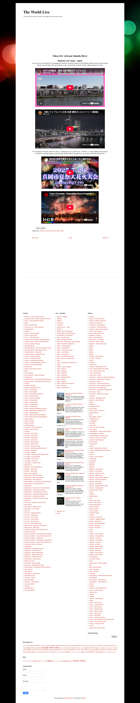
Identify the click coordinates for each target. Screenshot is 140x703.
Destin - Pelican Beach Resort (32, 369)
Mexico (47, 649)
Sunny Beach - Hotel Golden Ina (98, 582)
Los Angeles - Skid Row (31, 460)
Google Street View (50, 648)
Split (90, 565)
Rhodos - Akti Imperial (95, 521)
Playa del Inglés (93, 511)
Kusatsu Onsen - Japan (63, 327)
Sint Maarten (109, 649)
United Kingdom (99, 652)
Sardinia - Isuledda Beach (96, 536)
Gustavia (26, 383)
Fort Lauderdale (28, 373)
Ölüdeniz (59, 329)
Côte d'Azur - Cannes (95, 375)
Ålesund (91, 316)
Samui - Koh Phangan (63, 337)
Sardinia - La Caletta (95, 538)
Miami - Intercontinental (30, 473)
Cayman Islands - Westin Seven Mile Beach (36, 341)
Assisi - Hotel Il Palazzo (95, 331)
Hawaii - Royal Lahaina (31, 400)
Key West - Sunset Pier (30, 450)
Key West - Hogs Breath (31, 437)
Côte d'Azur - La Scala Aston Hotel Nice (100, 385)
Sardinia (96, 649)
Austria (28, 645)
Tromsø (91, 594)
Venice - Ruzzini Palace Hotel (97, 621)
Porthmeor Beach (94, 513)
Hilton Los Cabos (29, 421)
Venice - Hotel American (96, 609)
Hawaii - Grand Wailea (30, 389)
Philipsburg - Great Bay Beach (32, 550)
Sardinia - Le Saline (94, 544)
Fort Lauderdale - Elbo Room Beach (34, 375)
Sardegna (65, 661)
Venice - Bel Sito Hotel (95, 602)
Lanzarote (108, 648)
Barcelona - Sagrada (95, 335)
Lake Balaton (93, 421)
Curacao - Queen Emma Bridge (33, 364)
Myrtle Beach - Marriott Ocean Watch (34, 496)
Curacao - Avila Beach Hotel (32, 356)
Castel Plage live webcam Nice (74, 439)
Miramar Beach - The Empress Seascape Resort (37, 481)
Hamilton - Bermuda (30, 385)
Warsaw (114, 652)
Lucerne (91, 452)
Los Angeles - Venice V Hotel (32, 463)
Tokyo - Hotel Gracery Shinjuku (65, 383)
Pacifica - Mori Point (29, 531)
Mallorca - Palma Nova (95, 475)
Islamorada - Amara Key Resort (33, 427)
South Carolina (27, 652)
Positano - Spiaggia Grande (97, 519)
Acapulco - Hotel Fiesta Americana (34, 316)
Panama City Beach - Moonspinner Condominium (38, 540)
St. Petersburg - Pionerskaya (65, 335)
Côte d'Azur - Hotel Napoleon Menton (99, 379)
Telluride (26, 586)
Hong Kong (60, 323)
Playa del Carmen (29, 561)
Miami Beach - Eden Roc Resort (33, 475)
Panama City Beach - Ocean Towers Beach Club (37, 542)
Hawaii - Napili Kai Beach (31, 396)
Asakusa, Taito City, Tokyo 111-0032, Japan (52, 231)
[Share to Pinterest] (44, 228)
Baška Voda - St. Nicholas (96, 339)
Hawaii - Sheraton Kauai (31, 404)
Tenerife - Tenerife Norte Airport (98, 588)
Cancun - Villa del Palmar (31, 337)
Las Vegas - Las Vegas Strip (32, 456)
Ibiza (90, 415)
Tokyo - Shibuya (61, 379)
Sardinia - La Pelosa (95, 542)
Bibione (91, 352)
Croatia (105, 645)
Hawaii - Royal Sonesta (31, 402)
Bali (40, 645)
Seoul (58, 360)
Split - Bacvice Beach (95, 567)
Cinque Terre (93, 364)
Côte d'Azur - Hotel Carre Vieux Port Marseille (102, 377)
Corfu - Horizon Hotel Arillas (97, 371)
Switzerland (53, 652)
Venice (83, 661)
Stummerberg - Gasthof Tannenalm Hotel (100, 575)
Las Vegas (114, 648)
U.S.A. (91, 652)
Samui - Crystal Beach (63, 348)
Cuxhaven (92, 396)
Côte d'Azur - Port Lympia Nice (97, 387)
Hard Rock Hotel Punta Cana (32, 387)
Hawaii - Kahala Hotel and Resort (33, 394)
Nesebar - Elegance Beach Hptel (98, 485)
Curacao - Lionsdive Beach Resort (34, 360)
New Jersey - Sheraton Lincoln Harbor (35, 502)
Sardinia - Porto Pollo (95, 550)
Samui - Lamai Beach (63, 352)
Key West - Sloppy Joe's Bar (32, 446)
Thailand (67, 652)
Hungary (78, 648)
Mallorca (91, 467)
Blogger (83, 698)
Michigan (51, 649)
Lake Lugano (93, 429)
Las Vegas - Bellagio (30, 452)
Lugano (91, 454)
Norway (71, 649)
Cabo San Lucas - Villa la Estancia (34, 327)
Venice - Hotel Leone (95, 613)
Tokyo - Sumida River (63, 387)
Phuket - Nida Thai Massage (65, 331)
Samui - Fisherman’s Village (65, 350)
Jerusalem (60, 325)
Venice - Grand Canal (95, 607)
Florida (29, 648)
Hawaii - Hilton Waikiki (30, 392)
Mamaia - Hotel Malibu (95, 481)
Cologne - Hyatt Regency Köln (97, 366)
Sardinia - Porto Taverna (96, 552)
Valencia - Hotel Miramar (96, 598)
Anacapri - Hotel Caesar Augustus (98, 329)
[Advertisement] (70, 36)
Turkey (86, 652)
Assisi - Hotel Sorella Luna (96, 333)
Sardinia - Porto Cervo (95, 548)
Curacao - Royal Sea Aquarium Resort (35, 362)
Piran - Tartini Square (95, 502)
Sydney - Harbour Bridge (64, 366)
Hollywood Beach (29, 425)
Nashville (27, 500)
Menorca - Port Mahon (95, 483)
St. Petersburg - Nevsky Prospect (66, 333)
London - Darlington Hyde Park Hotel (99, 450)
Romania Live (61, 511)
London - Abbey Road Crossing (98, 448)
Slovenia (115, 649)
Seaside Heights (29, 580)
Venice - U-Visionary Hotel (96, 623)
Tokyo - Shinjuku (61, 385)
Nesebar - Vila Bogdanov (96, 488)
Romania (91, 649)
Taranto (91, 584)
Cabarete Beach (29, 329)
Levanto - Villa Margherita (96, 440)
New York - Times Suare (31, 517)
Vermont (110, 652)
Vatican (91, 600)
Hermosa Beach (28, 419)
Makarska (92, 463)
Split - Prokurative (94, 569)
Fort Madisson (28, 377)
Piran (75, 649)
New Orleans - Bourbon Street (32, 506)
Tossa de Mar (93, 592)
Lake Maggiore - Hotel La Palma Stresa (100, 431)
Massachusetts (36, 649)
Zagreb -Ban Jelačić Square (97, 628)
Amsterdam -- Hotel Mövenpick (97, 327)
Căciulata (92, 362)
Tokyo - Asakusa (61, 369)
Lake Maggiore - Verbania (96, 433)
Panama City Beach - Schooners (33, 544)
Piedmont (55, 661)
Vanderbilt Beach (29, 588)
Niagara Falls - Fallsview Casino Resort (35, 525)
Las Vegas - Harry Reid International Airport (36, 454)
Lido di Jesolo (93, 442)
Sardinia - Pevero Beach (96, 546)
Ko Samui (96, 648)
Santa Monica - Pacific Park (32, 573)
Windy (58, 513)
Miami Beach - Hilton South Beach (33, 477)
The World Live (36, 12)
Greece (69, 648)
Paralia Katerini (93, 496)
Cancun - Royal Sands (30, 335)
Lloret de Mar (93, 444)
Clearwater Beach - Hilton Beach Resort (35, 350)
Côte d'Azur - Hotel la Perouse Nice (99, 383)
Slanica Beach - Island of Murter (98, 563)
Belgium (43, 645)
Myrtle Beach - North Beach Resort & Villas (36, 498)
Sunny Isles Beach (29, 584)
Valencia (91, 596)
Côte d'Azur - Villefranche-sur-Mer (98, 394)
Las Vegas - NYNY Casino (31, 458)
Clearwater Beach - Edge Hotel (33, 352)
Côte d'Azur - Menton (95, 381)
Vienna (91, 625)
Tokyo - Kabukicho (62, 371)
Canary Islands (69, 645)
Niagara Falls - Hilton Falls (31, 527)
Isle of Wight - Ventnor (95, 417)
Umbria (70, 661)
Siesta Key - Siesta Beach (31, 582)
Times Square (77, 652)
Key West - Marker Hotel (31, 444)
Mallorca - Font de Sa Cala (96, 473)
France (34, 648)
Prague (82, 649)
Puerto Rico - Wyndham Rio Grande (34, 565)
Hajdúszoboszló (93, 412)
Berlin (91, 348)
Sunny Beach (93, 577)
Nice (67, 649)
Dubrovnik (92, 404)
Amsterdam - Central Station (97, 325)
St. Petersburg (39, 652)
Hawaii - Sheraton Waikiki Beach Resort (35, 408)
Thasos (72, 652)
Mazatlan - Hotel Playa (30, 469)
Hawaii (73, 648)
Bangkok (59, 318)
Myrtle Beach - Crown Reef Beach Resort (35, 492)
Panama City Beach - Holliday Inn (33, 538)
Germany (38, 648)
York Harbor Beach (29, 590)
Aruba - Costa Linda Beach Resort (33, 320)
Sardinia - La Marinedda (96, 540)
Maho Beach (27, 465)
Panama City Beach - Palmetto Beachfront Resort (38, 534)
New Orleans (28, 504)
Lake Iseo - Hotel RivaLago (97, 427)
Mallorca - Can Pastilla (95, 471)
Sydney (59, 364)
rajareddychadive (69, 698)
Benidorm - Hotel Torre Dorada (97, 344)
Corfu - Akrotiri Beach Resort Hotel (98, 369)
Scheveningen (93, 556)
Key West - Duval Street (31, 433)
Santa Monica (28, 571)
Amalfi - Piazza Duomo (95, 323)
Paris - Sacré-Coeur (94, 500)
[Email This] (37, 228)
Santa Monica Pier (29, 575)
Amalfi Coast (26, 661)
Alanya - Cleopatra (62, 316)
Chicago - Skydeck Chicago (32, 344)
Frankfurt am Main (94, 406)
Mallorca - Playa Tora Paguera (97, 479)
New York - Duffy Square (31, 515)
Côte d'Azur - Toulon (95, 392)
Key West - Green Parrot (31, 435)
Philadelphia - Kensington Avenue (33, 548)
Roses (91, 531)
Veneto (76, 661)
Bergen (91, 346)
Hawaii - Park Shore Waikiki (32, 398)
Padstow (91, 494)
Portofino (91, 515)
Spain (33, 652)
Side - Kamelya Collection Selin (66, 358)
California (27, 331)
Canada (63, 645)
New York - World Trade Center (33, 523)
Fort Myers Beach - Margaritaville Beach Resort (37, 381)
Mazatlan (42, 649)
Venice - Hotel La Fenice (96, 611)
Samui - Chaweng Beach (64, 346)
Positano (60, 661)
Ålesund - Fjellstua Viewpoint (97, 320)
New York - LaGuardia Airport (32, 513)
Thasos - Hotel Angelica (96, 590)
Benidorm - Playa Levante (96, 341)
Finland (24, 648)
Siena (91, 561)
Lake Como (92, 425)
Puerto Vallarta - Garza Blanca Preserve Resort (37, 567)
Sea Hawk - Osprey (29, 577)
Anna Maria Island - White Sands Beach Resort (37, 318)
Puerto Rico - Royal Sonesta (32, 563)
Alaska (24, 645)
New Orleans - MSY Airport (31, 509)
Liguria (49, 661)
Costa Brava (100, 645)
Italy (85, 648)
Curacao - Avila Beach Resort (32, 358)
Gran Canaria (93, 408)
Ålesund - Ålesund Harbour (97, 318)
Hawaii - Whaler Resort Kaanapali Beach (35, 417)
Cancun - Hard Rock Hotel (31, 333)
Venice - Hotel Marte (95, 615)
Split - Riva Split (93, 571)
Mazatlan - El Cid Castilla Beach (33, 467)
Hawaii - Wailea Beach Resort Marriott (35, 415)
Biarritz (91, 350)
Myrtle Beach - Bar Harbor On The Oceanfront (37, 488)
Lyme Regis (92, 458)
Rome (91, 529)
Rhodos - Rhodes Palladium (97, 523)
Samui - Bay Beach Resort (64, 339)
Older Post (105, 238)
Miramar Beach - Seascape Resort (34, 483)
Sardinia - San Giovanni (96, 554)
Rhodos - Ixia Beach (95, 527)
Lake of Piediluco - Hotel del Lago (98, 435)
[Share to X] (41, 228)
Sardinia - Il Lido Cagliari (96, 534)
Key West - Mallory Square (31, 442)
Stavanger (92, 573)
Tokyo (82, 652)
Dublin (91, 402)
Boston (26, 323)
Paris (90, 498)
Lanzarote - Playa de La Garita (97, 437)
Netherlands (57, 649)
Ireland (82, 648)
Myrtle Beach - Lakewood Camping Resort (36, 494)
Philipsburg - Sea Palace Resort (33, 556)
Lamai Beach (102, 648)
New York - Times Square (31, 519)
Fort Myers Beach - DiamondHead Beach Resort (37, 379)
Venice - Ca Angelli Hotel (96, 604)
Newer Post (35, 238)
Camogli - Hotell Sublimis (96, 356)
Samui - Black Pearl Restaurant (65, 344)
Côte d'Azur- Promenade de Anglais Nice (100, 389)
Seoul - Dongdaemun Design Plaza (67, 362)
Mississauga (27, 485)
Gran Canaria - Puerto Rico (97, 410)
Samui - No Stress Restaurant (65, 356)
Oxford (91, 492)
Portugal (79, 649)
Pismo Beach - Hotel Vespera (32, 559)
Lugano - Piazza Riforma (96, 456)
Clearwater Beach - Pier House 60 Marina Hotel (37, 348)
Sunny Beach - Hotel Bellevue (97, 580)
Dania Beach (28, 366)
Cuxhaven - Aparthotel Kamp (97, 398)
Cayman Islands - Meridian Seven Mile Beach (37, 339)
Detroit (26, 371)
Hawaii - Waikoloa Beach (31, 412)
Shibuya (104, 649)
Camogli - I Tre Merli (95, 358)
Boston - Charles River (30, 325)
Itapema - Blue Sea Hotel (31, 429)
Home (70, 238)
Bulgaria (53, 645)
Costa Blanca (92, 645)
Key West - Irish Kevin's (30, 440)
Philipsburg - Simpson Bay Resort (33, 552)
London (91, 446)
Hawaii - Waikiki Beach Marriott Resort (35, 410)
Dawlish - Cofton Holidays (96, 400)
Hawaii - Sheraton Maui (31, 406)
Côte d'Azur (111, 645)
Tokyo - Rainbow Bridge (63, 377)
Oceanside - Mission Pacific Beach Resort (36, 529)
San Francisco (28, 569)
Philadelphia (27, 546)
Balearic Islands (34, 645)
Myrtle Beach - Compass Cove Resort (34, 490)
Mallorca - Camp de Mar (96, 469)
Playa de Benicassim (95, 504)
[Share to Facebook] (43, 228)
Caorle (91, 360)
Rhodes (87, 649)
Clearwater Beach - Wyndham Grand (34, 354)
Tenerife (91, 586)
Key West (27, 431)
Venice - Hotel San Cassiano (97, 617)
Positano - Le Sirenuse (95, 517)
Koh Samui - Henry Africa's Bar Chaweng (68, 341)
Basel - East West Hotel (95, 337)
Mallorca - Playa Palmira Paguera (98, 477)
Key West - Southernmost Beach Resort (35, 448)
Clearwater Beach (29, 346)
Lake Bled (92, 423)
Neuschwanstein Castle (96, 490)
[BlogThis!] (39, 228)
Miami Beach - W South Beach (32, 479)
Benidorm (48, 645)
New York (27, 511)
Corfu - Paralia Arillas (95, 373)
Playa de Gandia (94, 506)
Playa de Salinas (94, 509)
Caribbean (77, 645)
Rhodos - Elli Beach (94, 525)
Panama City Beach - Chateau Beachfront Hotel (37, 536)
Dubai (115, 645)
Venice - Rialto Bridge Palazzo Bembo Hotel (101, 619)
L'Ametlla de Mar (94, 419)
